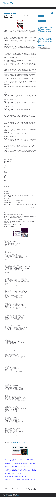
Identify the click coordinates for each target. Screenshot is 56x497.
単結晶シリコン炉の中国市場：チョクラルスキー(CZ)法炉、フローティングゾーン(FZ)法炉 (17, 466)
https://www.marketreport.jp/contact (19, 442)
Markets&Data (9, 3)
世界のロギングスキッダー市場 (9, 467)
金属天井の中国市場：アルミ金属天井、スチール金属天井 (13, 473)
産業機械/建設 (14, 13)
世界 (11, 13)
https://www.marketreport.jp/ (42, 18)
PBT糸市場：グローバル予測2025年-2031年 (11, 488)
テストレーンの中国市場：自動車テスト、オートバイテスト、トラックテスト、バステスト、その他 (18, 474)
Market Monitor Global (7, 13)
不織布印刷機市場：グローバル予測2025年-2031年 (45, 38)
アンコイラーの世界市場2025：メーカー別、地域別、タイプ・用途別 (28, 489)
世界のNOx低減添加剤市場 (8, 482)
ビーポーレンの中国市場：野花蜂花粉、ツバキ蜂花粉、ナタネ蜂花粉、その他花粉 (16, 477)
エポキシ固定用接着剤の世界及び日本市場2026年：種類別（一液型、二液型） (15, 476)
